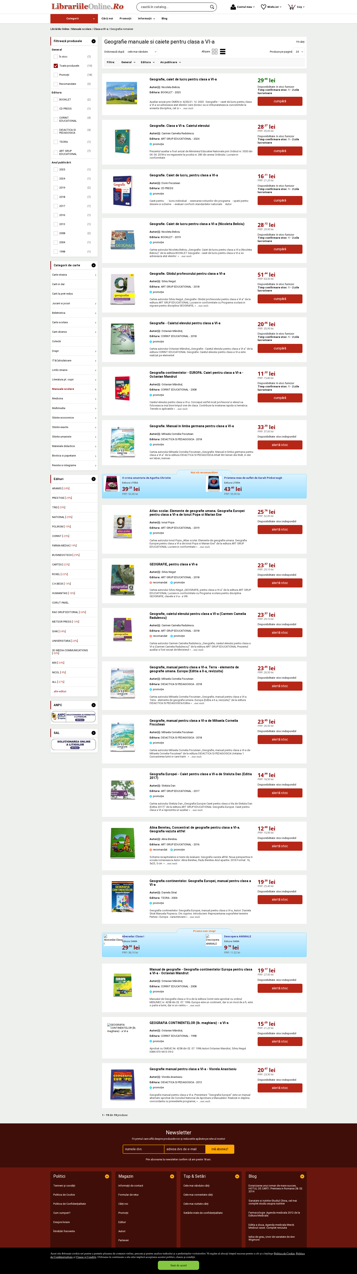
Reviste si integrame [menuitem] (64, 465)
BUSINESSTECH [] (66, 555)
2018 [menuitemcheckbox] (75, 196)
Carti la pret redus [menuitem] (62, 293)
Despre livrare (61, 1222)
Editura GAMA (129, 941)
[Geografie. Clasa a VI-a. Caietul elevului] (122, 156)
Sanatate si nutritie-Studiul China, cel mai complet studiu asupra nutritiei (273, 1202)
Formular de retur (128, 1194)
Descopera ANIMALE (237, 936)
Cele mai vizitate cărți (195, 1203)
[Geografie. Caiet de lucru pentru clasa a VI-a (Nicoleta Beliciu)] (122, 254)
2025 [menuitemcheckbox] (75, 169)
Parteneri (123, 1240)
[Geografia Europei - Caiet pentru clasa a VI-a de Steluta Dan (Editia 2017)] (122, 804)
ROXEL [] (60, 574)
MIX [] (58, 662)
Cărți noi (123, 1203)
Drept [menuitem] (55, 351)
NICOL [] (59, 672)
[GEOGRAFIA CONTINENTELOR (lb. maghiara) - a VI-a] (125, 1031)
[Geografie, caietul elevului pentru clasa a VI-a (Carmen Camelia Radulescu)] (122, 644)
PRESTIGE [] (62, 497)
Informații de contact (130, 1185)
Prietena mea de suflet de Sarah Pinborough (253, 477)
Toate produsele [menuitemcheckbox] (75, 65)
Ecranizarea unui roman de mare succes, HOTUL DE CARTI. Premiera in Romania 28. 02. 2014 (276, 1188)
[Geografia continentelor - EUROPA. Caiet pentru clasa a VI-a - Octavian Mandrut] (122, 403)
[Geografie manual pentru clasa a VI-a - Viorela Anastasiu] (122, 1099)
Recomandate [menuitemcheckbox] (75, 83)
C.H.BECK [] (61, 583)
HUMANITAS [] (63, 593)
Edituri (122, 1222)
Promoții (123, 1212)
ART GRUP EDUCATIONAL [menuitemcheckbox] (75, 152)
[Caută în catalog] (212, 7)
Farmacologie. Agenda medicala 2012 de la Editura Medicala (274, 1214)
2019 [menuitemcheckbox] (75, 187)
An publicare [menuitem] (168, 62)
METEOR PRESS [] (65, 621)
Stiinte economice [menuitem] (63, 417)
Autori (121, 1231)
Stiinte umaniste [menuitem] (61, 436)
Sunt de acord (178, 1265)
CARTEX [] (60, 564)
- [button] (93, 41)
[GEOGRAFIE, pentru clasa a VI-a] (122, 594)
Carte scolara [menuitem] (60, 322)
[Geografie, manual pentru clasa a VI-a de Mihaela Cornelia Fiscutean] (122, 751)
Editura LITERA (130, 482)
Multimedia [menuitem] (58, 408)
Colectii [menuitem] (56, 341)
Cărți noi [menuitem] (107, 18)
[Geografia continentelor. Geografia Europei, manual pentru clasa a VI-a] (122, 911)
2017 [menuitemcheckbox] (75, 206)
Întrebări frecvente (64, 1231)
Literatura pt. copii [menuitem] (63, 379)
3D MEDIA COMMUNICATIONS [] (70, 652)
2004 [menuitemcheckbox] (75, 242)
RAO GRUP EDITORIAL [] (69, 612)
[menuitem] (74, 18)
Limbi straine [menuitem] (59, 370)
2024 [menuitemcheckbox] (75, 178)
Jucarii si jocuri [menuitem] (61, 303)
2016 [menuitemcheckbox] (75, 215)
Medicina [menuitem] (57, 398)
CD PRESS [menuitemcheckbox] (75, 108)
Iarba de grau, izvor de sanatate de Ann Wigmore (272, 1238)
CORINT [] (60, 536)
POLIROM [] (61, 526)
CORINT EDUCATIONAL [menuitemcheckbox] (75, 119)
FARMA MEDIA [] (64, 545)
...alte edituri (59, 691)
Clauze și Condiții (86, 1257)
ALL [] (58, 681)
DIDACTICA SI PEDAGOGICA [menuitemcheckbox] (75, 131)
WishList (273, 6)
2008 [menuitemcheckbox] (75, 233)
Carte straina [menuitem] (59, 274)
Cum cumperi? (61, 1212)
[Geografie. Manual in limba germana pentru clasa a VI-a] (122, 456)
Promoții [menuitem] (125, 18)
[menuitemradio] (214, 51)
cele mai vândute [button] (138, 51)
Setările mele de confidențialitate (203, 1212)
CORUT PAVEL (60, 602)
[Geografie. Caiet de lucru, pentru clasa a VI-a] (122, 205)
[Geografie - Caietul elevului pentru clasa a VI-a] (122, 353)
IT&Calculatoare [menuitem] (61, 360)
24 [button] (297, 51)
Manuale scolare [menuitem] (63, 388)
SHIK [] (59, 631)
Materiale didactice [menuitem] (63, 446)
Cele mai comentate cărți (198, 1194)
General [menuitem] (126, 62)
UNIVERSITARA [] (65, 640)
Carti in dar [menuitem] (58, 284)
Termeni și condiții (64, 1185)
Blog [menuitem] (164, 18)
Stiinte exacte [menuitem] (60, 427)
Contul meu (244, 6)
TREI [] (58, 507)
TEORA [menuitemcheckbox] (75, 141)
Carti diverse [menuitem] (59, 331)
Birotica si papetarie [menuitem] (64, 455)
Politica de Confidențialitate (69, 1203)
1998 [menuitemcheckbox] (75, 251)
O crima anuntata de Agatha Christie (146, 477)
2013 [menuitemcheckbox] (75, 224)
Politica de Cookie (284, 1253)
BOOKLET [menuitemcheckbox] (75, 99)
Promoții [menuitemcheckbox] (75, 74)
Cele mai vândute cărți (196, 1185)
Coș (297, 6)
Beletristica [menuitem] (58, 312)
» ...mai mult (186, 108)
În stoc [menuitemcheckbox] (75, 56)
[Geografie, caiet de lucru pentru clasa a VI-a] (125, 93)
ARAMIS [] (60, 488)
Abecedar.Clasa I (133, 936)
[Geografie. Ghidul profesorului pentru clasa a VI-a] (122, 304)
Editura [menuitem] (146, 62)
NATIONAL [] (62, 517)
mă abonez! (220, 1149)
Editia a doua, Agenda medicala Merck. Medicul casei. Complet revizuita (272, 1226)
